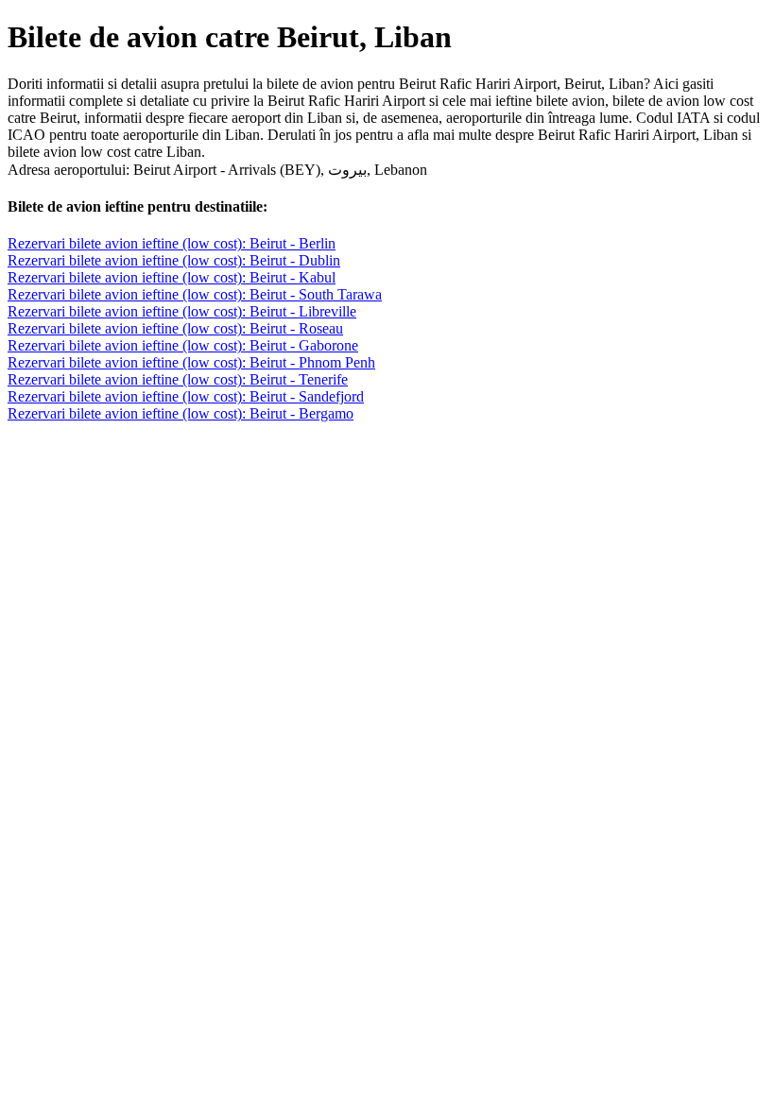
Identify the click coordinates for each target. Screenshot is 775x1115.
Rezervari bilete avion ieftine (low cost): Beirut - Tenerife (178, 379)
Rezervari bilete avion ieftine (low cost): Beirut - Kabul (172, 277)
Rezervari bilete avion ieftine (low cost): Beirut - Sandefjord (186, 396)
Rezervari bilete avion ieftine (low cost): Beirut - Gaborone (183, 345)
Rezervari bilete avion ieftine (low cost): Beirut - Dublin (174, 260)
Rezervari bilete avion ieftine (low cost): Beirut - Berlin (172, 243)
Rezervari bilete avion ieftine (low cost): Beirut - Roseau (175, 328)
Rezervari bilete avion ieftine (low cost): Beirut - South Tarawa (195, 294)
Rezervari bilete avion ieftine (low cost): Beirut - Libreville (182, 311)
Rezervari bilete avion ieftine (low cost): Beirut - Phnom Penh (191, 362)
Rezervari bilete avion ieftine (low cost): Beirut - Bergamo (180, 413)
